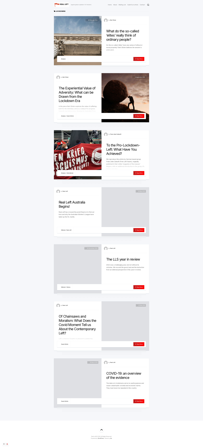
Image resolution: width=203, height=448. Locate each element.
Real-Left (65, 191)
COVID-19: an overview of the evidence (123, 375)
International (70, 173)
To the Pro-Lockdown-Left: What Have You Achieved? (123, 149)
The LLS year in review (123, 259)
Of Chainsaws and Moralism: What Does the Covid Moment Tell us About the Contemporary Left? (77, 324)
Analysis (63, 59)
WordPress (101, 438)
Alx (111, 438)
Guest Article (70, 116)
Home (110, 5)
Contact (142, 5)
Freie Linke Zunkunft (115, 134)
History (68, 287)
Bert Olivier (113, 20)
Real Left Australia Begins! (72, 204)
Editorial (63, 230)
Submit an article (132, 5)
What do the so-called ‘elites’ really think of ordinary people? (122, 35)
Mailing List (122, 5)
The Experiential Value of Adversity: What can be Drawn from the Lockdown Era (77, 94)
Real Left (68, 230)
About (115, 5)
